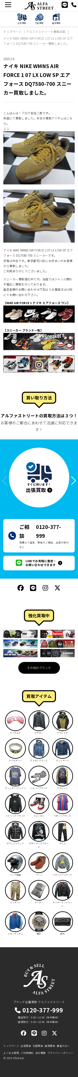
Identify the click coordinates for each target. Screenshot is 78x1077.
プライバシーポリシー (60, 1053)
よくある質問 (11, 1053)
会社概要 (40, 1053)
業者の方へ (63, 1046)
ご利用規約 (27, 1053)
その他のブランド (39, 668)
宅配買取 (38, 1046)
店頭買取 (50, 1046)
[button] (71, 480)
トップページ (11, 1046)
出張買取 (26, 1046)
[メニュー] (8, 4)
